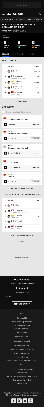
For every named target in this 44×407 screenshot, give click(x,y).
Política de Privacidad (22, 353)
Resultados (22, 101)
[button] (3, 14)
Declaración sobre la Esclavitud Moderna (22, 360)
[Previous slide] (3, 19)
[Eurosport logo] (15, 14)
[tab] (5, 54)
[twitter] (19, 400)
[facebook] (13, 400)
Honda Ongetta (15, 89)
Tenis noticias (22, 383)
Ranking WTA (22, 373)
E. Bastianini (19, 76)
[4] (24, 288)
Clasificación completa (22, 235)
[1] (16, 288)
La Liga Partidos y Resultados (22, 322)
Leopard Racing (15, 73)
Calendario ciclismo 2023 (22, 380)
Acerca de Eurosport (22, 341)
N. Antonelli (18, 87)
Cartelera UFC (22, 318)
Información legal (22, 357)
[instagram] (30, 400)
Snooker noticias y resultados (22, 369)
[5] (27, 288)
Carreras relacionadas (22, 189)
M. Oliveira (18, 92)
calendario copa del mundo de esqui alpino (22, 376)
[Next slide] (41, 19)
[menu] (40, 14)
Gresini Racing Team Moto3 (18, 78)
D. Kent (17, 71)
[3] (22, 288)
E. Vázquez (18, 81)
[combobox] (22, 296)
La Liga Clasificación (22, 325)
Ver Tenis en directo (22, 329)
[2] (19, 288)
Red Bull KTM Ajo (15, 94)
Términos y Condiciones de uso (22, 350)
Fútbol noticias (22, 332)
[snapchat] (25, 400)
